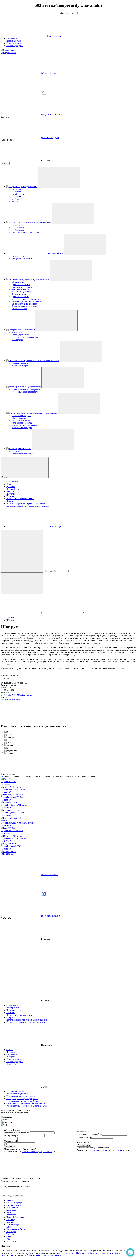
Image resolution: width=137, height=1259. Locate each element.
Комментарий (10, 1141)
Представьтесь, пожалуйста (16, 1133)
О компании (12, 482)
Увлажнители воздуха (22, 423)
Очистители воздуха (21, 415)
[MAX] (44, 94)
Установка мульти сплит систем (20, 1096)
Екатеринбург (12, 1224)
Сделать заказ (84, 1145)
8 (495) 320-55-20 (24, 695)
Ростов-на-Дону (13, 1205)
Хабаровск (11, 1241)
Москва (9, 1200)
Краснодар (11, 1210)
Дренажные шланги (21, 284)
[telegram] (21, 94)
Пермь (9, 1212)
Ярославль (11, 1215)
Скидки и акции (54, 36)
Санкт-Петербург (14, 1203)
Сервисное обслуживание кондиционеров (25, 1103)
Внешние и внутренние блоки (25, 232)
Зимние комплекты (20, 289)
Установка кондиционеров (18, 1094)
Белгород (10, 1219)
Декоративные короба (22, 258)
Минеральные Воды (15, 1229)
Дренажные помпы (20, 296)
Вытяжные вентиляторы (23, 454)
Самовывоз (11, 38)
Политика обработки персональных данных (26, 503)
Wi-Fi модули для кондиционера (26, 299)
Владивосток (12, 1207)
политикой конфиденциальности (37, 1151)
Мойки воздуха (19, 418)
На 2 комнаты (18, 225)
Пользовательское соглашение (20, 498)
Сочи (8, 1227)
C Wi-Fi (15, 199)
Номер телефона (11, 1135)
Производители (13, 41)
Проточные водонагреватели (25, 392)
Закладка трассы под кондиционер (22, 1098)
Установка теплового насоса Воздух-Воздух (26, 1106)
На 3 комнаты (18, 227)
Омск (8, 1236)
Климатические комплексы (24, 425)
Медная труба (18, 282)
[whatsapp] (62, 720)
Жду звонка (10, 1147)
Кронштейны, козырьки (23, 287)
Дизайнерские (18, 194)
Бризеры (16, 451)
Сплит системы (19, 189)
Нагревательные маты (22, 363)
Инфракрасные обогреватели (25, 337)
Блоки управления (20, 335)
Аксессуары (17, 339)
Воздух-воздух (18, 256)
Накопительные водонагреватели (27, 389)
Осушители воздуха (21, 420)
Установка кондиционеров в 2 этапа (22, 1101)
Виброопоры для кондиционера (26, 301)
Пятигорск (11, 1231)
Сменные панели (19, 308)
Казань (9, 1222)
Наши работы (12, 489)
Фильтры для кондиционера (24, 306)
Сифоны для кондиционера (24, 304)
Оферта (9, 501)
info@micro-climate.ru (10, 700)
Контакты (10, 496)
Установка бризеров (15, 1091)
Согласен (6, 1246)
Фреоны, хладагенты (21, 292)
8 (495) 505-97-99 (9, 695)
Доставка (10, 486)
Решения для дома (14, 45)
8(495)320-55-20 (8, 52)
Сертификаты (12, 1064)
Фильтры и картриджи (22, 427)
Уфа (8, 1239)
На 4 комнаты (18, 230)
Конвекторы (17, 332)
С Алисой (16, 196)
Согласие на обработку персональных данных (27, 506)
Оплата (9, 484)
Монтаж (10, 491)
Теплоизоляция (19, 294)
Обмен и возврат (14, 43)
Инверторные (18, 192)
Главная (10, 618)
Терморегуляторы (20, 366)
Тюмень (10, 1234)
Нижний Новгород (15, 1217)
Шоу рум (10, 494)
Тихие (15, 201)
